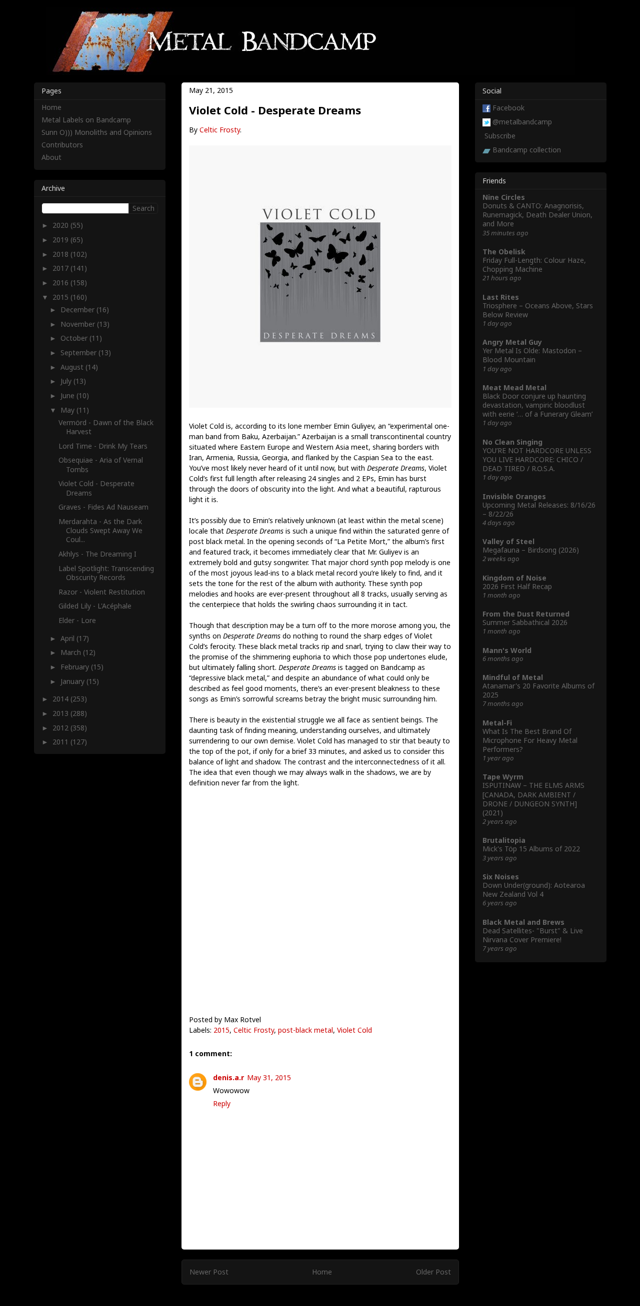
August (73, 367)
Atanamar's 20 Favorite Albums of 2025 (538, 690)
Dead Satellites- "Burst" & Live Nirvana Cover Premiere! (532, 935)
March (71, 652)
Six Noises (500, 876)
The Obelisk (504, 251)
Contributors (62, 144)
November (78, 324)
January (73, 681)
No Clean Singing (512, 442)
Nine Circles (503, 197)
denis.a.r (228, 1077)
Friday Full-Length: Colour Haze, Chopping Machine (534, 264)
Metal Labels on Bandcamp (86, 119)
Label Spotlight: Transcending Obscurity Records (106, 573)
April (68, 638)
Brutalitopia (504, 840)
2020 (61, 225)
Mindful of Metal (512, 677)
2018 (61, 254)
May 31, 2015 (269, 1077)
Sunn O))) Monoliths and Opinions (97, 132)
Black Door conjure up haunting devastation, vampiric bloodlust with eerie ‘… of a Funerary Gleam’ (537, 405)
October (75, 338)
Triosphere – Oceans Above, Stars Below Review (537, 310)
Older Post (433, 1272)
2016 (61, 282)
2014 (61, 698)
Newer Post (209, 1272)
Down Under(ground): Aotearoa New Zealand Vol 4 (533, 889)
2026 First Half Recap (517, 586)
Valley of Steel (508, 541)
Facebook (508, 107)
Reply (221, 1103)
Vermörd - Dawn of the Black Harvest (106, 427)
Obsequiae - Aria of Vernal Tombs (100, 464)
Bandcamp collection (526, 149)
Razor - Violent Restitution (101, 592)
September (79, 352)
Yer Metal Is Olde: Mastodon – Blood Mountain (532, 355)
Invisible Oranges (514, 496)
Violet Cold (354, 1030)
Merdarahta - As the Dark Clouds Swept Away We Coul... (100, 530)
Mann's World (507, 650)
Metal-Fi (497, 722)
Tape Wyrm (503, 776)
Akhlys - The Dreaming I (97, 554)
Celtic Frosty (220, 129)
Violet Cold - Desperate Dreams (96, 488)
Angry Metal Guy (512, 342)
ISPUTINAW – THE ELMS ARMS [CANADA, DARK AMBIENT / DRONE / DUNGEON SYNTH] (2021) (533, 798)
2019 (61, 239)
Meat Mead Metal (514, 387)
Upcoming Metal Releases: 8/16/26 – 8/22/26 (539, 509)
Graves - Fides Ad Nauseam (103, 507)
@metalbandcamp (522, 121)
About (52, 157)
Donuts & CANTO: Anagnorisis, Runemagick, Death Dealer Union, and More (537, 214)
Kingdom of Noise (514, 578)
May (68, 410)
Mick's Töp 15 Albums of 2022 (531, 848)
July (67, 381)
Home (322, 1272)
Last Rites (500, 297)
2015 (222, 1030)
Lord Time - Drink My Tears (103, 446)
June (68, 395)
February (75, 666)
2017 (61, 268)
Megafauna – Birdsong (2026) (530, 550)
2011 (61, 741)
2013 (61, 713)
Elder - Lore (77, 620)
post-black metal (305, 1030)
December (78, 309)
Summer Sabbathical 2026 (525, 622)
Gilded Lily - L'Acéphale (95, 606)
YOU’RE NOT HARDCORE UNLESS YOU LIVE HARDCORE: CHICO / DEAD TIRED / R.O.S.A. (537, 459)
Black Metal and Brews (523, 922)
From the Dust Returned (526, 614)
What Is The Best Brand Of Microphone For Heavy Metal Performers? (530, 740)
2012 (61, 727)
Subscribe (500, 135)
